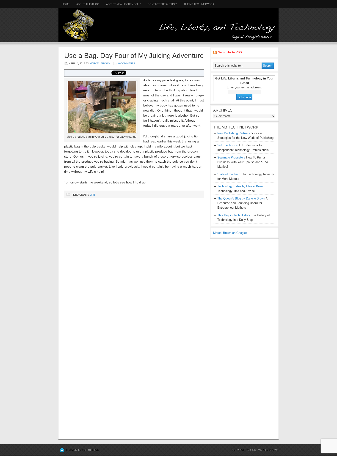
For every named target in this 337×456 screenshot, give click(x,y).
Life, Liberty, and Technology (168, 21)
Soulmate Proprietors (231, 157)
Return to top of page (82, 450)
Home (63, 4)
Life (92, 194)
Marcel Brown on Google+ (230, 233)
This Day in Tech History (233, 215)
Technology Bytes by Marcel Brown (240, 186)
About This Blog (87, 4)
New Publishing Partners (233, 133)
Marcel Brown (100, 63)
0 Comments (126, 63)
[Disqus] (134, 260)
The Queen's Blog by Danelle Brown (241, 198)
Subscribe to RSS (230, 52)
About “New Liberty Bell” (123, 4)
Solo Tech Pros (227, 145)
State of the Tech (228, 174)
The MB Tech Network (199, 4)
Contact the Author (162, 4)
